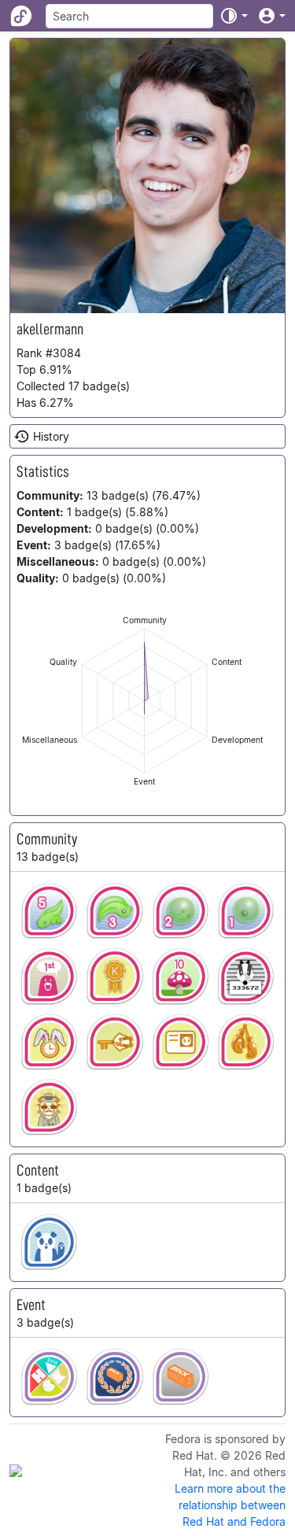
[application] (144, 701)
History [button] (51, 436)
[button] (233, 15)
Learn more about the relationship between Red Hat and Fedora (230, 1505)
